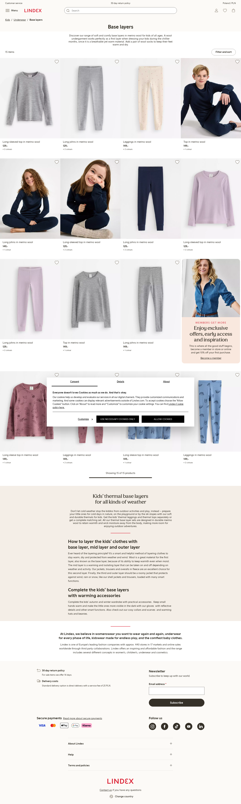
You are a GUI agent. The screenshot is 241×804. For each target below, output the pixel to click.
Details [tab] (120, 381)
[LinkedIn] (200, 726)
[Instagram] (152, 726)
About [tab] (166, 381)
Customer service (13, 3)
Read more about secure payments (82, 718)
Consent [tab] (74, 381)
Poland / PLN (229, 3)
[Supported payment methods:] (92, 726)
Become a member (211, 358)
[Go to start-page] (33, 10)
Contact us (106, 790)
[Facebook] (164, 726)
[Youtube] (188, 726)
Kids (7, 19)
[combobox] (120, 10)
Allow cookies (163, 419)
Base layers (36, 19)
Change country (124, 796)
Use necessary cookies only (117, 419)
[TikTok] (176, 726)
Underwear (20, 19)
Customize (83, 419)
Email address (157, 684)
